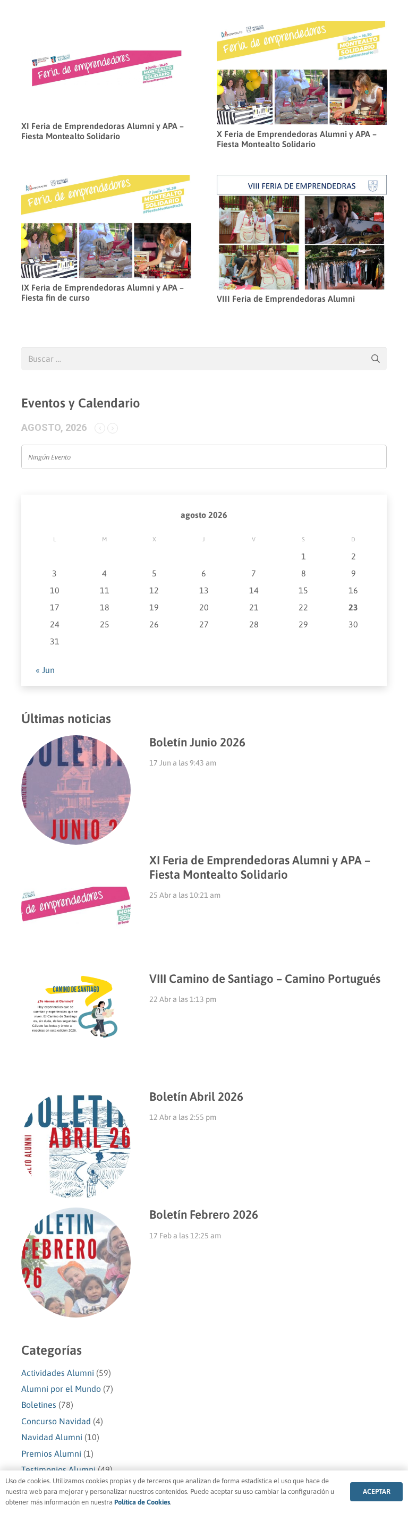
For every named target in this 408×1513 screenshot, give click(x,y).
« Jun (45, 670)
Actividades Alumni (57, 1373)
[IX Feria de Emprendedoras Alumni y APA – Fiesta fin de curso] (106, 182)
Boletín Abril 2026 (196, 1096)
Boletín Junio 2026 (197, 742)
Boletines (38, 1404)
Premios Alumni (51, 1453)
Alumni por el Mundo (61, 1388)
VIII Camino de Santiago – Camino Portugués (264, 978)
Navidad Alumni (51, 1437)
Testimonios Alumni (58, 1469)
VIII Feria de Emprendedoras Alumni (286, 298)
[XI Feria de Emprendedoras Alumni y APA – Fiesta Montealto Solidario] (106, 28)
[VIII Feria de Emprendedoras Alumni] (302, 182)
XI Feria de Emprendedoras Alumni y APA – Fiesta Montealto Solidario (102, 131)
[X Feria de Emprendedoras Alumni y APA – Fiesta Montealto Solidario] (302, 28)
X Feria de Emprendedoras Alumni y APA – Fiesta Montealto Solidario (297, 139)
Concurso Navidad (56, 1421)
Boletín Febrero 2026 (203, 1214)
